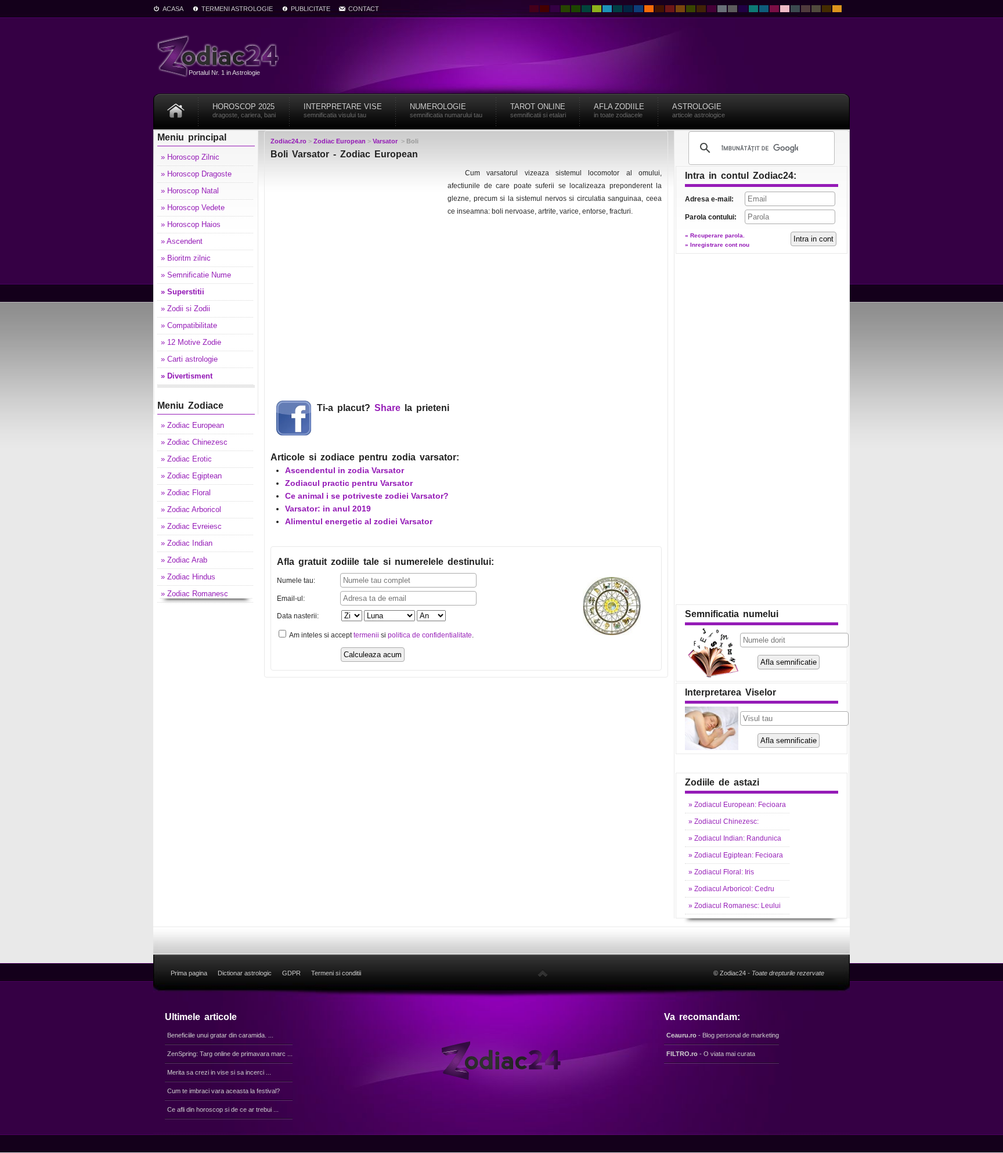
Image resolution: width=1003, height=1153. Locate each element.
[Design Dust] (816, 8)
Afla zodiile (619, 110)
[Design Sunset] (680, 8)
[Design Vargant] (669, 8)
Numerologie (446, 110)
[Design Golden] (826, 8)
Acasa (173, 8)
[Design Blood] (534, 8)
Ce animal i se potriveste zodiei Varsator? (367, 495)
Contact (363, 8)
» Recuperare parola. (715, 235)
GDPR (291, 973)
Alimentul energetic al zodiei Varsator (358, 521)
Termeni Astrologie (237, 8)
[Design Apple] (596, 8)
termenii (366, 635)
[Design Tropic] (586, 8)
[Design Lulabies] (784, 8)
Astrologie (698, 110)
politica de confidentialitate (430, 635)
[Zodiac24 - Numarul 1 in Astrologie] (220, 55)
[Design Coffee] (701, 8)
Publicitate (310, 8)
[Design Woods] (575, 8)
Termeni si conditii (336, 973)
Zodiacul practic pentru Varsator (349, 483)
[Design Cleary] (764, 8)
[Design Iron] (795, 8)
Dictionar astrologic (245, 973)
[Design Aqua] (607, 8)
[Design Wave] (753, 8)
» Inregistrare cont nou (717, 245)
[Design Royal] (628, 8)
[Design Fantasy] (711, 8)
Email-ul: (291, 598)
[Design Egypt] (805, 8)
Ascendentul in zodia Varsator (344, 470)
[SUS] (542, 973)
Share (387, 408)
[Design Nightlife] (743, 8)
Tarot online (538, 110)
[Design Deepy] (638, 8)
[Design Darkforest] (565, 8)
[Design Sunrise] (837, 8)
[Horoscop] (176, 106)
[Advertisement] (357, 239)
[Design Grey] (732, 8)
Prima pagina (189, 973)
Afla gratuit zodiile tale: (385, 562)
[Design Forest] (690, 8)
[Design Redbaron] (544, 8)
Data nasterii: (298, 616)
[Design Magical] (555, 8)
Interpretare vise (343, 110)
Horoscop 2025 (244, 110)
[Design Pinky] (774, 8)
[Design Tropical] (617, 8)
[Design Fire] (649, 8)
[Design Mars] (659, 8)
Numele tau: (296, 580)
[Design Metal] (722, 8)
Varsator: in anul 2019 (328, 508)
